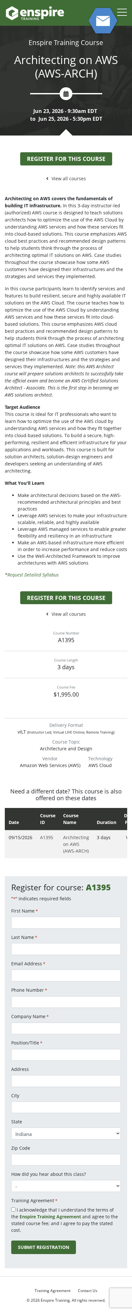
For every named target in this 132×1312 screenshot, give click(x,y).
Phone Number (29, 990)
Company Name (30, 1016)
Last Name (24, 937)
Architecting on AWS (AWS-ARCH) (76, 844)
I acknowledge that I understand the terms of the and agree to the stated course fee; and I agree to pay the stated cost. (64, 1220)
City (15, 1095)
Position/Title (26, 1043)
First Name (24, 911)
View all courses (69, 178)
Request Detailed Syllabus (33, 575)
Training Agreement (52, 1290)
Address (20, 1069)
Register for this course (66, 159)
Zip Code (20, 1148)
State (16, 1122)
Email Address (28, 964)
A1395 (46, 837)
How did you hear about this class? (48, 1174)
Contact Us (87, 1290)
